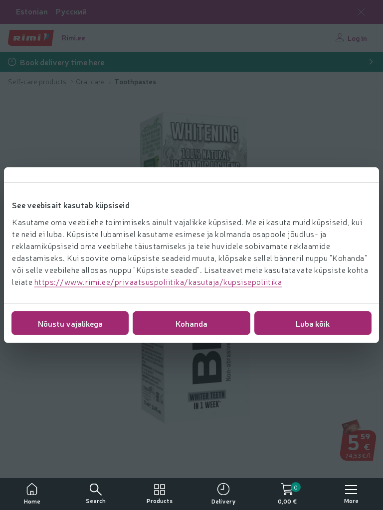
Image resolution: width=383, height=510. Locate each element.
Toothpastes (135, 81)
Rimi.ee (73, 37)
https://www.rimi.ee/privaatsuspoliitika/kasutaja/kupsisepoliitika (158, 280)
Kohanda (191, 322)
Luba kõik (313, 322)
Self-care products (38, 81)
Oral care (91, 81)
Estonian (32, 11)
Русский (71, 11)
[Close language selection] (361, 12)
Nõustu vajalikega (70, 322)
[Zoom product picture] (361, 447)
